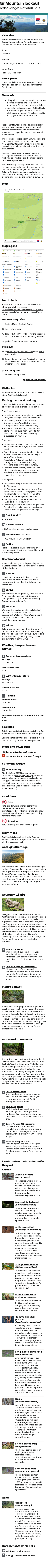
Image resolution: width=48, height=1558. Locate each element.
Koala (18, 1399)
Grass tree (21, 1503)
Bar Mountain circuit (18, 125)
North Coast (35, 63)
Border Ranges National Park (15, 63)
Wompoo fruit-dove (26, 1264)
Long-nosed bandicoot (28, 1352)
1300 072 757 (10, 334)
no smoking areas (31, 825)
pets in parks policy (33, 813)
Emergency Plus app (24, 775)
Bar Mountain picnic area (18, 144)
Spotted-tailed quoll (27, 1202)
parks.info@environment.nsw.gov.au (21, 341)
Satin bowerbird (24, 1227)
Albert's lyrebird (24, 1174)
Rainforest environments (18, 1551)
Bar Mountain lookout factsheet (21, 752)
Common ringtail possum (25, 1318)
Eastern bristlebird (26, 1468)
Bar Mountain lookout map (24, 756)
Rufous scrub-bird (25, 1294)
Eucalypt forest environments (20, 1555)
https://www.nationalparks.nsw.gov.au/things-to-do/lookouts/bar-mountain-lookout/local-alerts (22, 312)
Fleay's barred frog (26, 1444)
